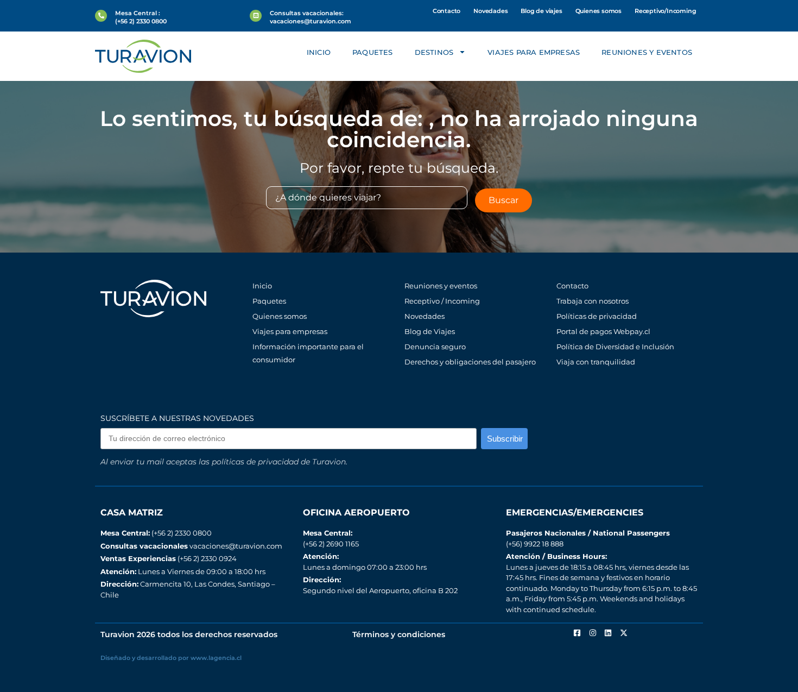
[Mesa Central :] (101, 16)
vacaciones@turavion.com (191, 546)
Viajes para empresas (533, 52)
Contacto (446, 11)
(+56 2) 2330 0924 (168, 558)
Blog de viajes (541, 11)
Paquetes (372, 52)
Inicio (319, 52)
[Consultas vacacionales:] (256, 16)
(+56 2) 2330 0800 (156, 533)
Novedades (490, 11)
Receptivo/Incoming (665, 11)
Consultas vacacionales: (307, 13)
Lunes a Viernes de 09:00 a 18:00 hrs (182, 571)
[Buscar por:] (366, 197)
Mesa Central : (137, 13)
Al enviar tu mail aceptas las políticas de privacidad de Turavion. (223, 462)
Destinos (434, 52)
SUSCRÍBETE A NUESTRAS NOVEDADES (177, 418)
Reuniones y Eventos (646, 52)
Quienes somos (598, 11)
